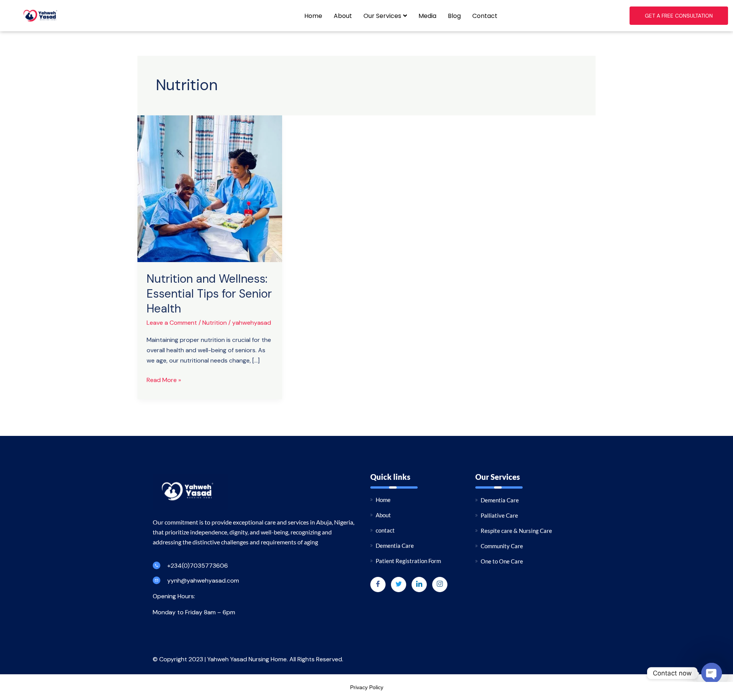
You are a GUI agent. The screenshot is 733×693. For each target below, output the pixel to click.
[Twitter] (398, 584)
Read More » (164, 379)
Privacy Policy (366, 687)
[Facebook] (378, 584)
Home (313, 15)
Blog (454, 15)
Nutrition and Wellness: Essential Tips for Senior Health (209, 293)
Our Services (382, 15)
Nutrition (214, 323)
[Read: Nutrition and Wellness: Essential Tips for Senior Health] (209, 188)
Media (427, 15)
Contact (484, 15)
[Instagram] (439, 584)
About (343, 15)
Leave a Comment (172, 323)
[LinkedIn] (419, 584)
